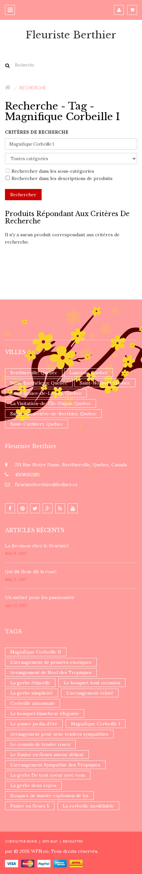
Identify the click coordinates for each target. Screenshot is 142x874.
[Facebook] (10, 508)
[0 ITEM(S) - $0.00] (132, 10)
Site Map (49, 841)
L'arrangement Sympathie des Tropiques (55, 765)
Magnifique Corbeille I (95, 724)
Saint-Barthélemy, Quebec (38, 383)
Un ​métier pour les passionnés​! (39, 597)
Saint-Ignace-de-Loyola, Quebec (46, 393)
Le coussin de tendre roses (40, 744)
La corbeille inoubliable (88, 806)
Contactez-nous (21, 841)
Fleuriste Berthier (71, 35)
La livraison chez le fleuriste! (37, 546)
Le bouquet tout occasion (92, 683)
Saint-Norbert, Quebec (105, 383)
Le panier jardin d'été (33, 724)
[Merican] (60, 863)
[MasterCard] (27, 863)
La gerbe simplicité (31, 693)
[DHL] (76, 863)
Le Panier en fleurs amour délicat (47, 755)
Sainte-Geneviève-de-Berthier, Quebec (53, 414)
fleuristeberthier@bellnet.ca (46, 484)
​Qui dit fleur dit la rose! (30, 572)
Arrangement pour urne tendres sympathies (59, 734)
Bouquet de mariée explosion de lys (49, 796)
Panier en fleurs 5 (29, 806)
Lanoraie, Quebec (88, 373)
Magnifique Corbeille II (35, 652)
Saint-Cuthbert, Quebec (36, 424)
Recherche (32, 87)
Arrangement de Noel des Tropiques (50, 672)
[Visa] (11, 863)
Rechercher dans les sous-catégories (53, 171)
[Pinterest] (22, 508)
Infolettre (73, 841)
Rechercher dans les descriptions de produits (62, 178)
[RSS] (60, 508)
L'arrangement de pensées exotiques (50, 662)
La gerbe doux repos (33, 785)
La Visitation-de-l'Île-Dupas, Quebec (50, 403)
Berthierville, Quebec (33, 373)
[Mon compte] (119, 10)
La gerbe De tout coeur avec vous (47, 775)
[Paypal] (44, 863)
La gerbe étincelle (30, 683)
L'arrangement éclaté (89, 693)
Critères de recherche (36, 132)
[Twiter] (35, 508)
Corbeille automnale (32, 703)
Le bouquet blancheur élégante (44, 713)
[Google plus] (48, 508)
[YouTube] (73, 508)
